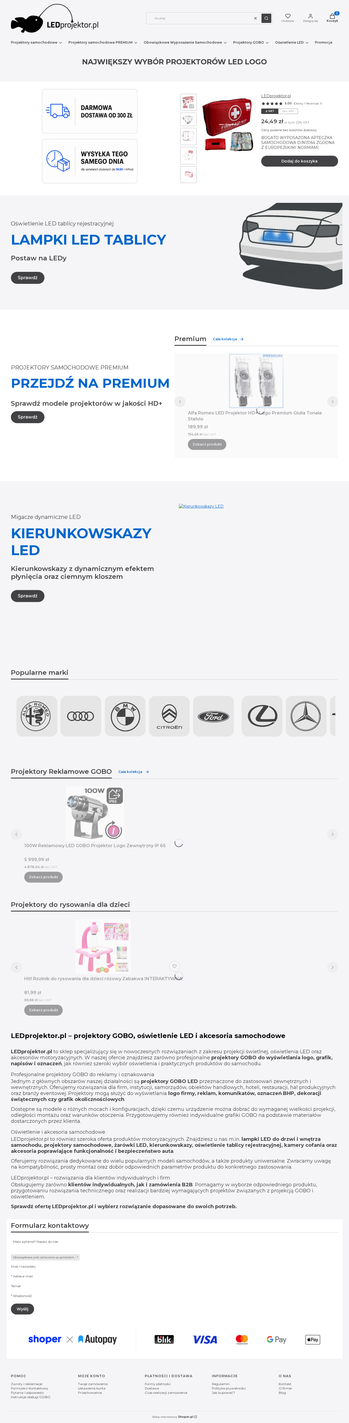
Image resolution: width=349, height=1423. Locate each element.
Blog (282, 1393)
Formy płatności (158, 1384)
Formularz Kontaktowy (29, 1388)
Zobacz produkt (207, 444)
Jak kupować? (223, 1393)
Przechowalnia (90, 1393)
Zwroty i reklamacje (26, 1384)
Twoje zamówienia (93, 1384)
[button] (266, 18)
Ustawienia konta (92, 1388)
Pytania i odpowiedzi (27, 1393)
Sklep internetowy (172, 1417)
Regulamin (221, 1384)
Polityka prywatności (229, 1388)
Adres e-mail (23, 1276)
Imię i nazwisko (23, 1266)
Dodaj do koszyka (299, 161)
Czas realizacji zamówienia (166, 1393)
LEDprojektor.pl (276, 96)
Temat (16, 1286)
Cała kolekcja (225, 339)
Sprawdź (28, 277)
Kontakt (285, 1384)
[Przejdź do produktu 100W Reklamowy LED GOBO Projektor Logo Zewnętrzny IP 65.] (95, 813)
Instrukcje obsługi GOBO (30, 1397)
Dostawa (152, 1388)
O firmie (285, 1388)
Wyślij (22, 1309)
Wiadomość (22, 1296)
